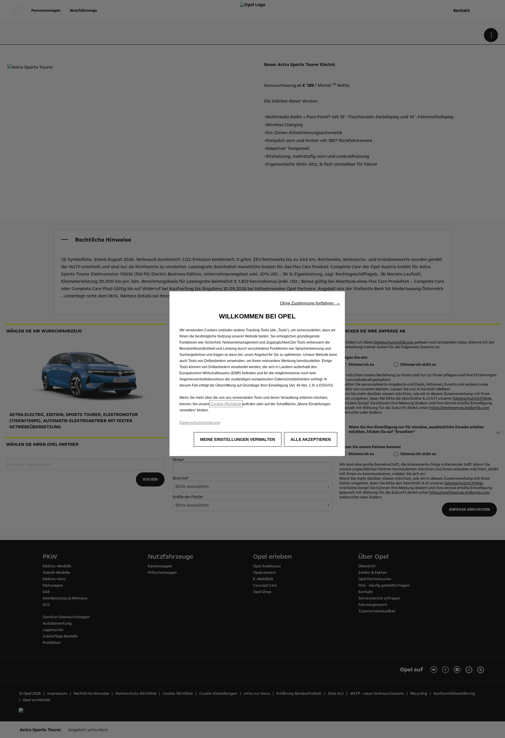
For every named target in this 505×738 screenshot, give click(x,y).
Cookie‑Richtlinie (225, 403)
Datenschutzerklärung (199, 422)
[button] (310, 303)
